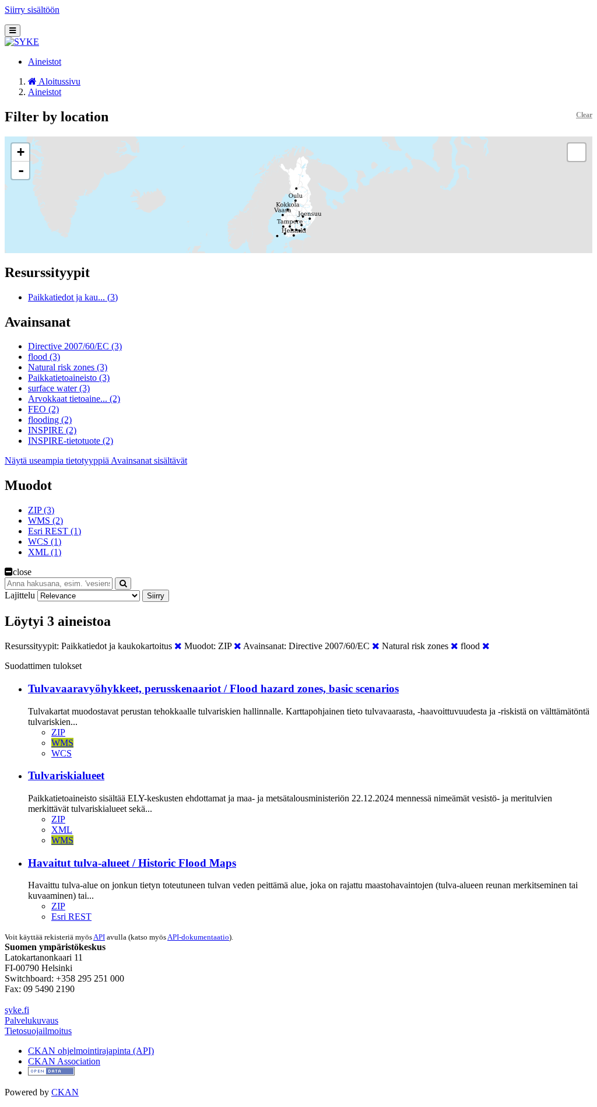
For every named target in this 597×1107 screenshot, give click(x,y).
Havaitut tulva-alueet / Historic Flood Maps (132, 863)
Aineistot (44, 61)
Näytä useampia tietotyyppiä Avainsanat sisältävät (96, 460)
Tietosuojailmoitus (38, 1031)
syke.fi (17, 1010)
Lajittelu (20, 595)
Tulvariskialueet (66, 775)
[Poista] (178, 646)
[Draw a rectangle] (576, 152)
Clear (584, 115)
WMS (62, 743)
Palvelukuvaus (31, 1020)
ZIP (58, 732)
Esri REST (71, 917)
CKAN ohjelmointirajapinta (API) (91, 1051)
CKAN (65, 1092)
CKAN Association (64, 1061)
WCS (61, 753)
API (99, 937)
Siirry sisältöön (32, 10)
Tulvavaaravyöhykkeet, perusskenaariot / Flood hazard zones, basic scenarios (213, 688)
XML (61, 830)
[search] (123, 583)
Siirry (155, 595)
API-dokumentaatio (198, 937)
